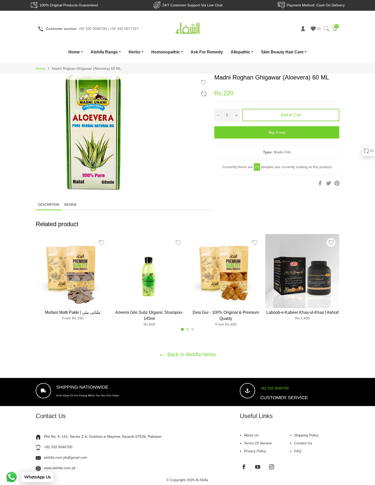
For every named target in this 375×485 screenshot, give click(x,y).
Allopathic (240, 52)
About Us (251, 435)
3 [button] (192, 329)
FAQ (297, 451)
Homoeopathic (165, 52)
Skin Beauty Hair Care (282, 52)
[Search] (326, 29)
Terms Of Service (258, 443)
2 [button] (187, 329)
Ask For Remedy (207, 52)
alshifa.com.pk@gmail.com (65, 457)
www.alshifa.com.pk (60, 468)
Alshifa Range (104, 52)
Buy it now (277, 132)
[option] (72, 279)
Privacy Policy (255, 451)
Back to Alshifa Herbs (191, 354)
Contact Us (303, 443)
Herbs (134, 52)
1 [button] (182, 329)
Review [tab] (70, 204)
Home (74, 52)
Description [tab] (48, 204)
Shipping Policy (306, 435)
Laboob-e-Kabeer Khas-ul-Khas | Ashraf (302, 312)
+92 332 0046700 (274, 388)
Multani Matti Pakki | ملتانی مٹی (73, 312)
